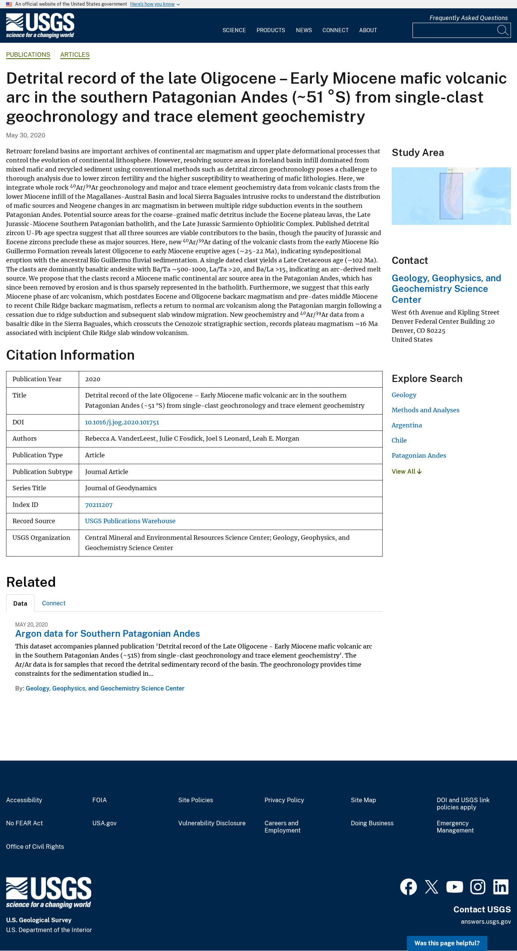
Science (234, 30)
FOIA (99, 800)
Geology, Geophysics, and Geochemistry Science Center (105, 688)
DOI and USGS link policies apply (463, 804)
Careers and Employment (283, 827)
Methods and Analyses (425, 410)
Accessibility (24, 800)
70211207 (98, 504)
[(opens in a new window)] (409, 886)
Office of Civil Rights (35, 846)
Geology (404, 395)
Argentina (407, 425)
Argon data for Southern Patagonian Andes (107, 633)
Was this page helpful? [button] (447, 943)
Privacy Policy (284, 800)
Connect (335, 30)
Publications (28, 54)
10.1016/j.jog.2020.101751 (122, 422)
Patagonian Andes (419, 455)
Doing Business (372, 823)
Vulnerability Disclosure (212, 823)
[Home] (40, 36)
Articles (75, 54)
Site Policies (195, 800)
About (368, 30)
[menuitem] (234, 26)
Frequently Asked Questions (469, 18)
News (304, 30)
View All (404, 471)
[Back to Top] (489, 923)
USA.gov (104, 823)
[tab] (20, 603)
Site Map (363, 800)
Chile (399, 440)
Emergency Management (455, 827)
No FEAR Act (24, 823)
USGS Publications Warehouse (130, 521)
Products (271, 30)
